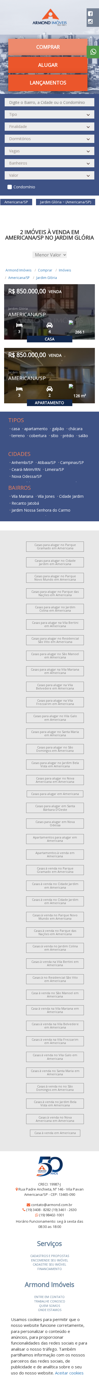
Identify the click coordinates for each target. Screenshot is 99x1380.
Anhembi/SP (22, 462)
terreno (18, 435)
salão (83, 435)
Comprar (45, 270)
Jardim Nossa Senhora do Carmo (41, 510)
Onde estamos (49, 1310)
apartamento (36, 428)
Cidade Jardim (71, 496)
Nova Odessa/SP (27, 476)
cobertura (37, 435)
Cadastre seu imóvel (49, 1264)
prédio (68, 435)
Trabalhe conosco (49, 1301)
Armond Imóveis (18, 270)
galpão (58, 428)
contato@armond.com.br (51, 1204)
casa (16, 428)
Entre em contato (49, 1297)
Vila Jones (46, 496)
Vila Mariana (22, 496)
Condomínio (24, 186)
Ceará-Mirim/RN (26, 469)
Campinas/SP (72, 462)
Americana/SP (19, 277)
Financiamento (49, 1269)
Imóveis (65, 270)
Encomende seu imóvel (49, 1260)
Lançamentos (48, 82)
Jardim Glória (46, 277)
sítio (54, 435)
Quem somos (49, 1306)
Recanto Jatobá (25, 503)
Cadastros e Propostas (49, 1256)
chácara (75, 428)
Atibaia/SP (47, 462)
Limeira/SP (54, 469)
